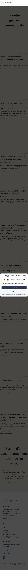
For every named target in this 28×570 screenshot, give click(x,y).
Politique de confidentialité (7, 294)
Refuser (14, 292)
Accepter (14, 287)
